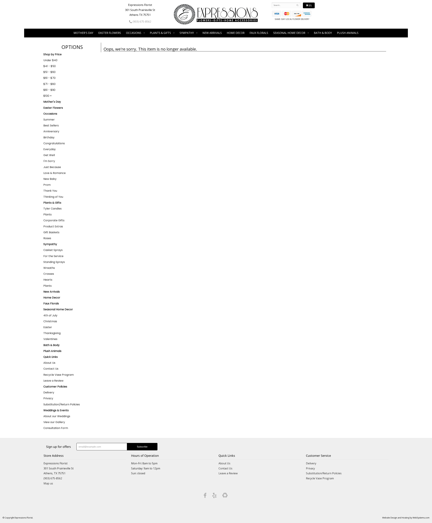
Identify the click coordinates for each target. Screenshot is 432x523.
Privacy (48, 398)
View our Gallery (54, 422)
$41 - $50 (49, 66)
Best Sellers (51, 125)
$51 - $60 (49, 72)
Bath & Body (323, 33)
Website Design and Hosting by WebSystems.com (405, 517)
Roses (47, 238)
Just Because (52, 167)
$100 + (47, 96)
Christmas (50, 321)
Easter (47, 327)
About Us (49, 363)
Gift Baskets (51, 232)
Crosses (48, 274)
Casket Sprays (53, 250)
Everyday (49, 149)
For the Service (53, 256)
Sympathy (187, 33)
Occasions (133, 33)
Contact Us (50, 369)
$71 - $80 (49, 84)
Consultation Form (55, 428)
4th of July (50, 315)
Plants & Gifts (160, 33)
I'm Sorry (49, 161)
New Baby (50, 179)
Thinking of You (53, 197)
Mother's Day (83, 33)
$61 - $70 (49, 78)
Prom (47, 185)
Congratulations (54, 143)
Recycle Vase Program (58, 375)
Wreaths (49, 268)
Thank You (50, 191)
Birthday (49, 137)
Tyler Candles (52, 209)
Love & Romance (54, 173)
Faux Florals (259, 33)
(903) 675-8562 (141, 21)
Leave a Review (53, 381)
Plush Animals (347, 33)
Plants (47, 214)
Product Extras (53, 226)
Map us (48, 483)
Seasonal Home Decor (289, 33)
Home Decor (236, 33)
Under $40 (50, 60)
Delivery (48, 392)
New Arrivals (212, 33)
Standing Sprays (54, 262)
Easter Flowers (109, 33)
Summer (49, 120)
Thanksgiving (52, 333)
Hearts (47, 280)
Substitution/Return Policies (61, 404)
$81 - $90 (49, 90)
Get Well (49, 155)
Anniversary (51, 131)
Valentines (50, 339)
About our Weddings (56, 416)
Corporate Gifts (53, 220)
